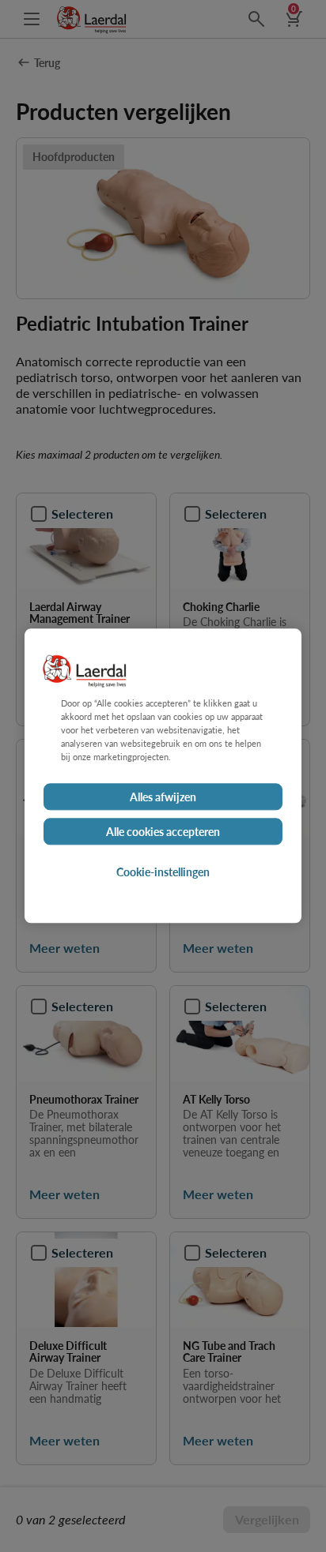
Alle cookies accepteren (163, 832)
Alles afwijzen (163, 797)
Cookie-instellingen (163, 872)
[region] (163, 775)
